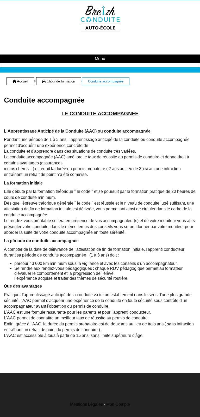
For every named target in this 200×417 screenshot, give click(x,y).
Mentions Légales (86, 404)
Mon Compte (118, 404)
